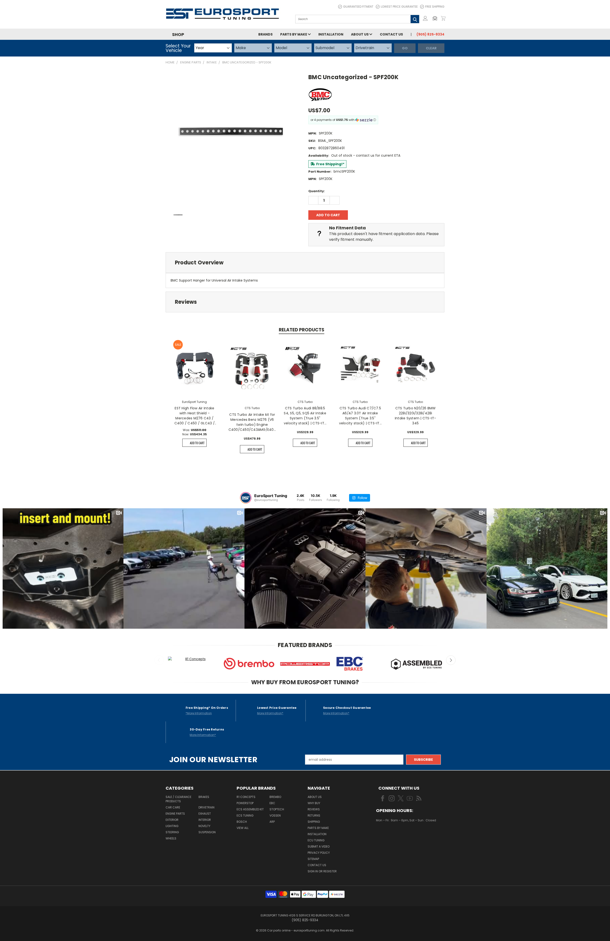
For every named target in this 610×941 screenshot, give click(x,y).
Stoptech (276, 809)
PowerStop (245, 803)
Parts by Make (294, 34)
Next (451, 660)
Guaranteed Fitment (358, 7)
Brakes (203, 797)
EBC (272, 803)
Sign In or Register (322, 871)
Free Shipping (434, 7)
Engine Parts (175, 814)
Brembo (275, 797)
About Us (360, 34)
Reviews (314, 809)
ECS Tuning (245, 815)
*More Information (199, 713)
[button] (436, 18)
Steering (172, 832)
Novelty (204, 826)
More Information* (270, 713)
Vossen (275, 815)
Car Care (173, 807)
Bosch (242, 822)
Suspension (207, 832)
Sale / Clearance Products (178, 799)
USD (392, 834)
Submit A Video (319, 846)
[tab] (305, 262)
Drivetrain (206, 807)
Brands (265, 34)
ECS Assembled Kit (250, 809)
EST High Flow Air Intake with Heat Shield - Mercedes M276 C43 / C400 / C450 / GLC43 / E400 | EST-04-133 (194, 416)
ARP (272, 822)
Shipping (314, 822)
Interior (204, 820)
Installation (330, 34)
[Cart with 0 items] (443, 18)
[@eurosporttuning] (245, 498)
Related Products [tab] (301, 330)
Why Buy (314, 803)
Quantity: (316, 191)
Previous (159, 660)
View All (243, 828)
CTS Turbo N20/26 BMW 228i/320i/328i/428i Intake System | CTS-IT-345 (415, 416)
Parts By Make (318, 828)
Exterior (172, 820)
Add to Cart (197, 443)
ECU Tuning (316, 840)
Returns (314, 815)
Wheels (171, 838)
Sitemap (313, 859)
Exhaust (204, 814)
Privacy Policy (319, 853)
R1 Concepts (246, 797)
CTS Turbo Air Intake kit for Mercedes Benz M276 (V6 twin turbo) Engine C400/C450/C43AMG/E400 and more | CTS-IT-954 (252, 422)
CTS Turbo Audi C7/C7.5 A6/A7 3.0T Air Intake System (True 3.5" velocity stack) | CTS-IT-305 (360, 416)
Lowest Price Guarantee (399, 7)
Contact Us (391, 34)
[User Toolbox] (425, 18)
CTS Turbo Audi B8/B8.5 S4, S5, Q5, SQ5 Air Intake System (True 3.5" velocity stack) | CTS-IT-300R (305, 416)
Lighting (172, 826)
